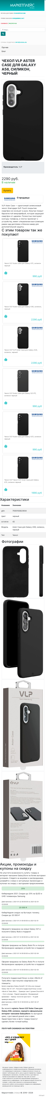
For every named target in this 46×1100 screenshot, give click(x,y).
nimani (41, 1095)
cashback (4, 23)
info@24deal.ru (21, 42)
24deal (17, 1093)
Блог (4, 51)
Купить (7, 190)
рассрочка (13, 23)
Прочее (5, 47)
